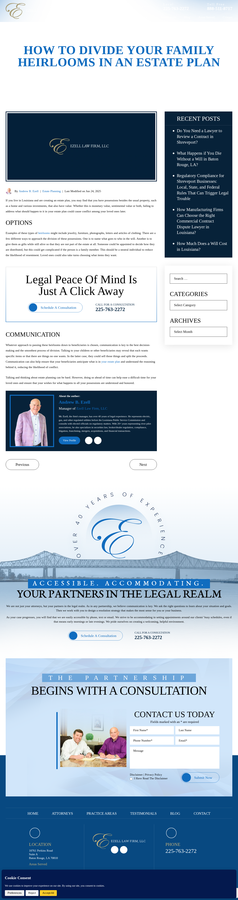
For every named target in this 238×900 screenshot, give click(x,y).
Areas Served (206, 17)
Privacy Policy (153, 774)
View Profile (69, 440)
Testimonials (168, 17)
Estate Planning (51, 191)
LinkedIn (88, 440)
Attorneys (121, 17)
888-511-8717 (219, 8)
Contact (227, 17)
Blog (187, 17)
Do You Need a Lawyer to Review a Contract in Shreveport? (199, 136)
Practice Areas (143, 17)
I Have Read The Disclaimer (151, 778)
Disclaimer (136, 774)
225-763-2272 (176, 8)
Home (103, 17)
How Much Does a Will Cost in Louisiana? (202, 246)
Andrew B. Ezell (29, 191)
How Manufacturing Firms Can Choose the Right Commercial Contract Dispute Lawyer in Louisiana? (200, 221)
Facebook (98, 440)
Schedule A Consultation (58, 308)
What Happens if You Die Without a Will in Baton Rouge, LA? (199, 159)
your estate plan (110, 361)
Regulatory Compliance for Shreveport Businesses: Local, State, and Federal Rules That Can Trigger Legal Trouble (203, 187)
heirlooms (44, 233)
